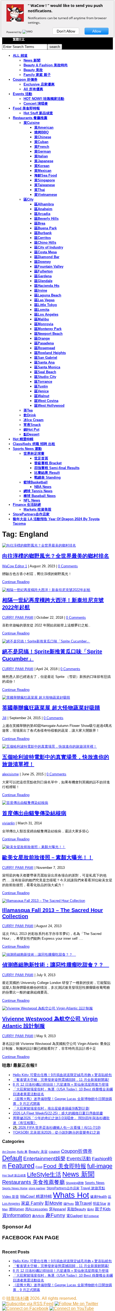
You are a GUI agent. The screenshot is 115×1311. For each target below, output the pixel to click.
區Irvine (40, 290)
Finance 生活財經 (27, 505)
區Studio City (45, 377)
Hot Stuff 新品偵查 (38, 113)
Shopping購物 (75, 1182)
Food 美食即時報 (26, 108)
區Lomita (41, 310)
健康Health (98, 1197)
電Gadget (74, 1216)
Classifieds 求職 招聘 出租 (34, 444)
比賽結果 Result (47, 473)
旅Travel (83, 1203)
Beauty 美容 (38, 1152)
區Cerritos (42, 238)
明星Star (99, 1204)
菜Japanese (43, 161)
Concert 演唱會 (36, 103)
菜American (43, 127)
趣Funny (55, 1215)
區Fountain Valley (48, 266)
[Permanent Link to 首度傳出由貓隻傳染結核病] (57, 802)
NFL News (32, 500)
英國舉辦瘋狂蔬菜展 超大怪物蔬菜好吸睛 (51, 708)
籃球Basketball (36, 482)
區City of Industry (48, 247)
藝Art (90, 1209)
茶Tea (28, 410)
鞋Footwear (91, 1216)
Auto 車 (22, 1152)
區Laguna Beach (47, 295)
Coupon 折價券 (25, 80)
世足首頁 (41, 458)
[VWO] (27, 32)
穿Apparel (57, 1209)
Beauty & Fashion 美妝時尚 (46, 65)
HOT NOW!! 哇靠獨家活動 (44, 99)
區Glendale (43, 281)
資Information (16, 1215)
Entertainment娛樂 (44, 1158)
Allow (96, 31)
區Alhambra (44, 204)
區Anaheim (43, 209)
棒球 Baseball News (40, 496)
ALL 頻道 (20, 56)
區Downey (42, 262)
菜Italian (41, 156)
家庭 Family (32, 1203)
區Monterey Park (48, 329)
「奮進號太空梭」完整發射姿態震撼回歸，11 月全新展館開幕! (61, 1080)
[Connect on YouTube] (71, 1308)
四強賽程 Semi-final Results (56, 468)
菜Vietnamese (45, 195)
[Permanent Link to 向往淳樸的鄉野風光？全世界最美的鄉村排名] (57, 545)
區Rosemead (44, 348)
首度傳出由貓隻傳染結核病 (34, 813)
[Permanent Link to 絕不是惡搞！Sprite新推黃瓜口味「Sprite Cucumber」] (57, 641)
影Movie (53, 1203)
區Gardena (43, 276)
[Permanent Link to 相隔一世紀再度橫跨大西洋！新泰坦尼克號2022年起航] (57, 590)
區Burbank (43, 233)
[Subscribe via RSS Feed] (27, 1303)
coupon (54, 1152)
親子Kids (103, 1209)
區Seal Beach (45, 372)
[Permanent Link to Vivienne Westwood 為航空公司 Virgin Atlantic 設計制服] (57, 1008)
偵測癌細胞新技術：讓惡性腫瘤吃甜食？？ (55, 965)
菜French (41, 147)
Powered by (14, 32)
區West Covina (46, 401)
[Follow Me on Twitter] (76, 1303)
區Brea (39, 223)
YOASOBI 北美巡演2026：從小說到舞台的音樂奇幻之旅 (56, 1132)
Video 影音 (10, 1197)
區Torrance (43, 382)
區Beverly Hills (46, 219)
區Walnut (41, 396)
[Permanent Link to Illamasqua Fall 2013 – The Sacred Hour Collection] (57, 901)
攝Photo (68, 1203)
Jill (4, 718)
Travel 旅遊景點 (92, 1188)
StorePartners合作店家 (31, 514)
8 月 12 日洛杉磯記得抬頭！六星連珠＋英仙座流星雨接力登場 (61, 1084)
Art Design (9, 1151)
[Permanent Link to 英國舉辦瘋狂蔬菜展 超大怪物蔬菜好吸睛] (57, 697)
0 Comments (68, 566)
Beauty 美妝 (33, 70)
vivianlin (8, 823)
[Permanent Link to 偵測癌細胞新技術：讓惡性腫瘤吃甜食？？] (57, 954)
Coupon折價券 (76, 1151)
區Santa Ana (44, 362)
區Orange (42, 338)
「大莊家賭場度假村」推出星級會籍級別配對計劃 (51, 1108)
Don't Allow (66, 31)
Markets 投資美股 (37, 509)
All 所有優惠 (33, 89)
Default (12, 1158)
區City (28, 199)
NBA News (42, 487)
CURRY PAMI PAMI (17, 618)
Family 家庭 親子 (37, 75)
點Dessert (31, 434)
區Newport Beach (48, 334)
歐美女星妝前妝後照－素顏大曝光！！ (47, 857)
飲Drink (30, 415)
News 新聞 (32, 60)
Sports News (95, 1183)
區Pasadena (44, 343)
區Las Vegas (44, 300)
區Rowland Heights (50, 353)
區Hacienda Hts (46, 286)
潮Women (16, 1209)
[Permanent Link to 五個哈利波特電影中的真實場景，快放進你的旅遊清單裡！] (57, 746)
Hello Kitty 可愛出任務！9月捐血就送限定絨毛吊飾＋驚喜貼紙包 (62, 1075)
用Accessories (36, 1209)
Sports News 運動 (27, 449)
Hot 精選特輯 (23, 439)
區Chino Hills (45, 243)
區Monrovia (43, 324)
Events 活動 (22, 94)
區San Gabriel (45, 358)
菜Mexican (42, 171)
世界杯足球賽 (34, 453)
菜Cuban (41, 142)
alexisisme (10, 774)
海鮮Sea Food (45, 175)
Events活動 (79, 1158)
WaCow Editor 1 (14, 566)
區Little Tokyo (45, 305)
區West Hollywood (49, 406)
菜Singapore (44, 180)
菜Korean (41, 166)
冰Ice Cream (34, 420)
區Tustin (41, 386)
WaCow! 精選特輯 (36, 1196)
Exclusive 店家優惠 (39, 84)
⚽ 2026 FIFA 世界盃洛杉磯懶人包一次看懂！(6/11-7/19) (57, 1128)
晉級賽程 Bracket (48, 463)
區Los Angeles (46, 314)
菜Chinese (42, 137)
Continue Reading (15, 582)
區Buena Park (45, 228)
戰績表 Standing (47, 477)
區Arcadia (42, 214)
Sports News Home (15, 1188)
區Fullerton (43, 271)
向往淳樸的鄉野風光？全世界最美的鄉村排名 (55, 556)
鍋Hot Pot (31, 429)
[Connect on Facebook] (25, 1308)
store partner (37, 1188)
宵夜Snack (32, 425)
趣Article (38, 1216)
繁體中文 (19, 39)
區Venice (41, 391)
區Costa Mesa (45, 252)
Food (39, 1166)
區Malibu (41, 319)
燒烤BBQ (41, 132)
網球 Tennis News (38, 491)
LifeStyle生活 (44, 1174)
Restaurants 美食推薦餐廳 (33, 1182)
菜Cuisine (32, 123)
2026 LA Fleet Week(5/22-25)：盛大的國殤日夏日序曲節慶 (58, 1113)
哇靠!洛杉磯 (17, 1298)
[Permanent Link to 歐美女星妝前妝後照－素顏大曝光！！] (57, 847)
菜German (42, 151)
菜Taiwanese (44, 185)
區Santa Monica (47, 367)
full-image (99, 1166)
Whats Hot (71, 1195)
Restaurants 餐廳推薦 (30, 118)
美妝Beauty (76, 1209)
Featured (21, 1165)
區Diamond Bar (46, 257)
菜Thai (39, 190)
